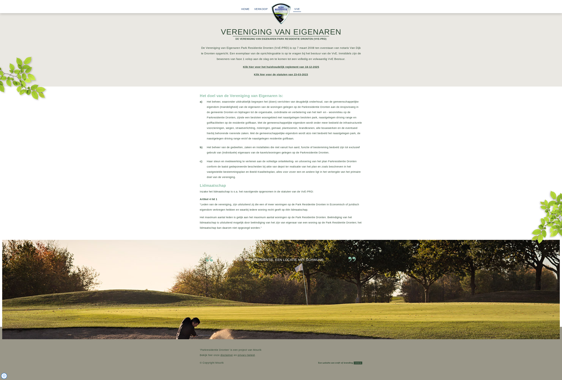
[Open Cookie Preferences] (4, 376)
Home (245, 9)
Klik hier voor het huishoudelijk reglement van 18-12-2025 (281, 66)
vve (297, 9)
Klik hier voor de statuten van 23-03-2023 (281, 74)
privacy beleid (246, 355)
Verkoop (261, 9)
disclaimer (226, 355)
